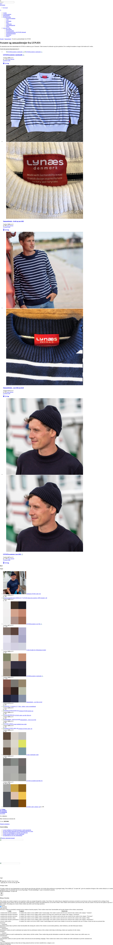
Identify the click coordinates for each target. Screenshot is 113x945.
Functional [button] (2, 922)
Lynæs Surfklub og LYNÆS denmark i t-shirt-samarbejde (17, 830)
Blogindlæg (9, 29)
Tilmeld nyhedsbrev (5, 824)
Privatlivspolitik (10, 30)
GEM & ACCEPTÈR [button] (5, 944)
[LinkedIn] (8, 63)
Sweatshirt (8, 21)
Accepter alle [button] (14, 891)
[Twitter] (4, 63)
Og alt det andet (7, 17)
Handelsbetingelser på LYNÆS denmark (16, 32)
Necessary (4, 906)
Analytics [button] (2, 931)
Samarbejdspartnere (11, 33)
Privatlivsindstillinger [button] (5, 891)
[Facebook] (5, 63)
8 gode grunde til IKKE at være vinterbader (13, 834)
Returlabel (8, 35)
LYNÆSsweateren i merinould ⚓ (13, 55)
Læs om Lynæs (7, 28)
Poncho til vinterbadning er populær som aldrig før (15, 832)
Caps (7, 19)
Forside (2, 39)
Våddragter (9, 24)
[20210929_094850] (7, 838)
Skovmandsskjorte (10, 25)
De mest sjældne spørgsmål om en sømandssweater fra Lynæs (18, 831)
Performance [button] (3, 927)
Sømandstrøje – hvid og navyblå (13, 221)
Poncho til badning (10, 18)
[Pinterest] (7, 63)
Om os (7, 36)
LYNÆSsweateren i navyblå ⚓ (13, 554)
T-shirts (5, 13)
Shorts (7, 26)
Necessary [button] (2, 905)
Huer (7, 22)
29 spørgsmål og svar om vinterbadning (12, 835)
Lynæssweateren (7, 14)
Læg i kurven (11, 59)
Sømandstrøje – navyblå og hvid (13, 388)
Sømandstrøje (6, 15)
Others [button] (1, 940)
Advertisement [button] (3, 935)
